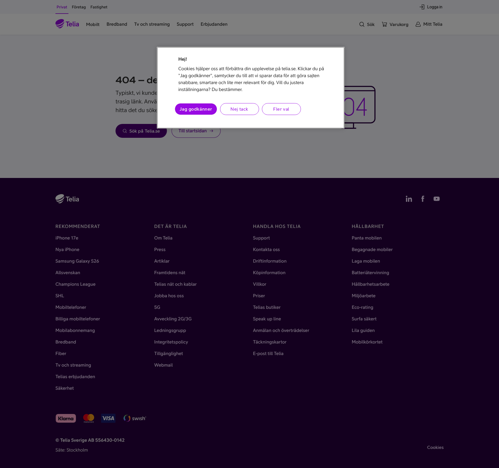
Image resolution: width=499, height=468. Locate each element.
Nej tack (239, 109)
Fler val (281, 109)
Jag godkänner (196, 109)
